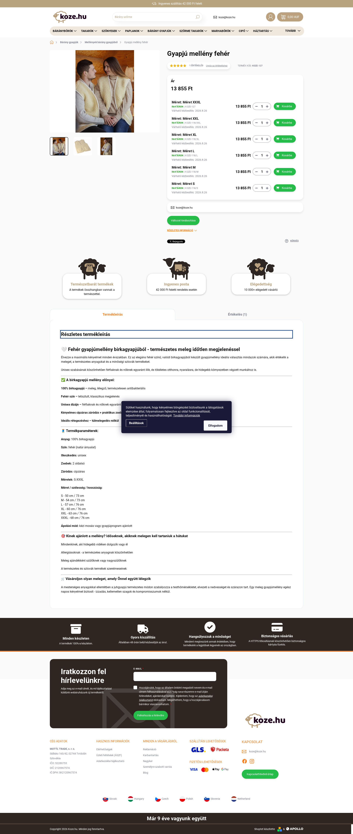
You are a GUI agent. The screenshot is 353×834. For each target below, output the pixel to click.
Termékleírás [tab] (113, 314)
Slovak (113, 798)
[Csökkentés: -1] (256, 106)
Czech (165, 798)
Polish (189, 798)
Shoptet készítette (264, 829)
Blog (145, 772)
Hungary (139, 798)
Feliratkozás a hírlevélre (150, 715)
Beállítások (136, 423)
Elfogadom (215, 425)
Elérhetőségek (104, 749)
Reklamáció (149, 749)
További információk (186, 415)
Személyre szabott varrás (157, 766)
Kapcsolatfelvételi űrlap (260, 774)
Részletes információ (180, 230)
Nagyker (148, 761)
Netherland (244, 798)
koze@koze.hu (227, 17)
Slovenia (215, 798)
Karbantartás (150, 755)
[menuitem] (63, 31)
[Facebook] (244, 761)
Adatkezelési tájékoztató (110, 761)
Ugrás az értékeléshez (216, 65)
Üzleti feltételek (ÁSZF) (109, 755)
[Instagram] (252, 761)
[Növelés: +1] (267, 106)
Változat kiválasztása (183, 220)
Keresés (197, 16)
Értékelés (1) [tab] (237, 314)
